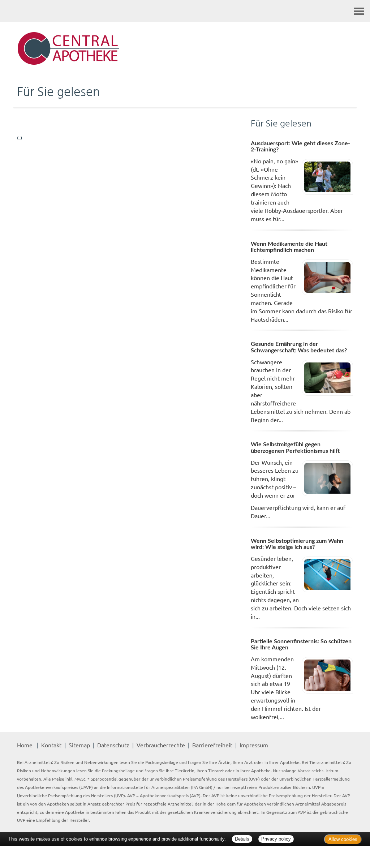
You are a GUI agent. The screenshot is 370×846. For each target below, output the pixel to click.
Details (242, 839)
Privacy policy (276, 839)
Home (25, 744)
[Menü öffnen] (359, 11)
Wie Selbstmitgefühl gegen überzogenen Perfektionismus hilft (295, 448)
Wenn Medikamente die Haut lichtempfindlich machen (289, 247)
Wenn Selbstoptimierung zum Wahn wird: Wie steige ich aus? (297, 544)
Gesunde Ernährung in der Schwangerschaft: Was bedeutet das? (299, 347)
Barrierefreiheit (212, 744)
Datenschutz (113, 744)
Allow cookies (342, 839)
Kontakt (51, 744)
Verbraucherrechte (161, 744)
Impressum (254, 744)
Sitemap (79, 744)
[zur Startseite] (185, 48)
